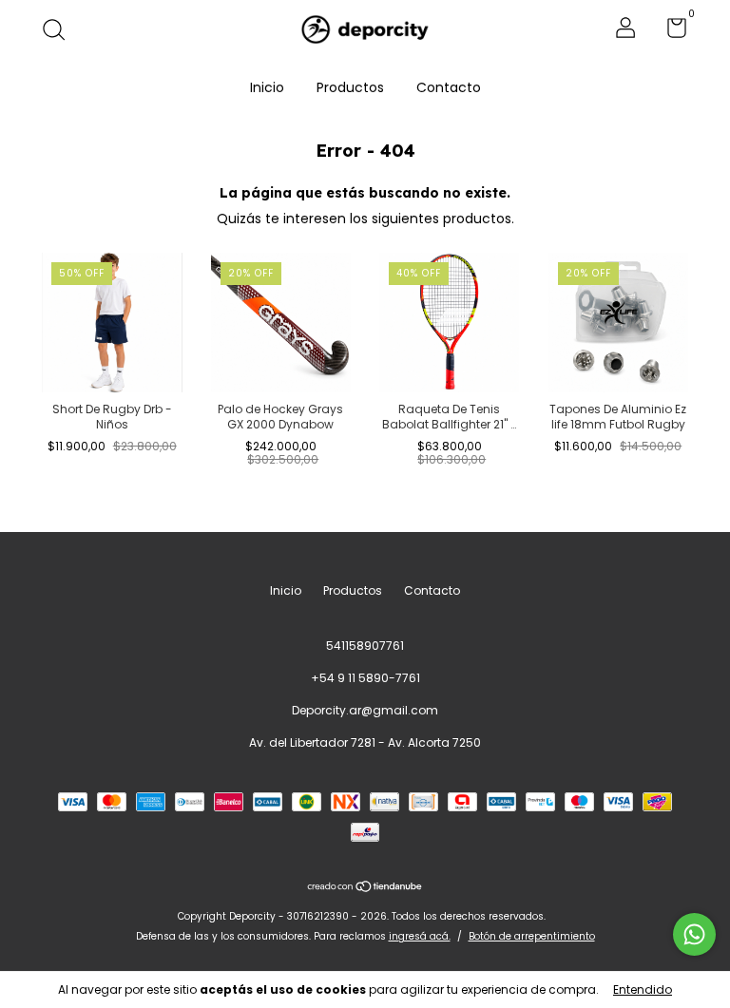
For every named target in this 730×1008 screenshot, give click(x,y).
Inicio (267, 87)
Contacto (448, 87)
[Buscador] (60, 30)
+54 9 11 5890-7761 (365, 678)
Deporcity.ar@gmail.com (365, 710)
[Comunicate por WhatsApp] (694, 934)
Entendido (642, 989)
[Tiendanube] (365, 887)
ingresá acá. (420, 936)
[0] (669, 31)
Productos (350, 87)
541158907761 (365, 645)
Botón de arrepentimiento (532, 936)
